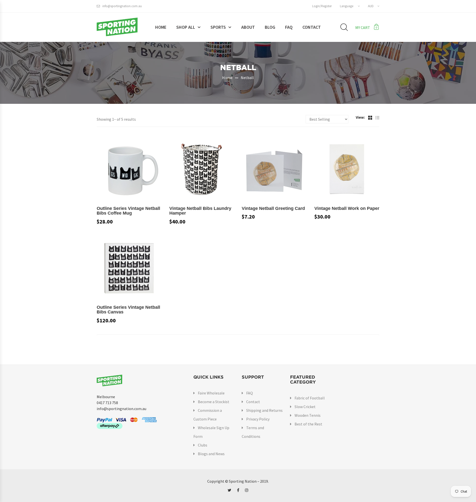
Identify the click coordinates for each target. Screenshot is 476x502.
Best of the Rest (308, 423)
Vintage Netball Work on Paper (346, 208)
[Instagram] (246, 490)
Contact (311, 27)
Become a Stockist (213, 401)
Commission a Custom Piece (207, 414)
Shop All (185, 27)
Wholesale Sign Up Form (211, 432)
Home (160, 27)
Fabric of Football (310, 397)
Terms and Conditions (253, 432)
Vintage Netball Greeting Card (273, 208)
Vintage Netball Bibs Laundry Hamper (200, 211)
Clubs (202, 445)
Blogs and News (211, 453)
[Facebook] (238, 490)
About (248, 27)
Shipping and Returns (264, 410)
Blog (270, 27)
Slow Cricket (305, 406)
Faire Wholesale (211, 392)
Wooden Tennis (308, 415)
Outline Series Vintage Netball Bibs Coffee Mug (128, 211)
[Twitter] (229, 490)
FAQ (289, 27)
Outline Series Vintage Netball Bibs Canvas (128, 310)
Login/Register (322, 6)
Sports (218, 27)
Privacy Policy (257, 419)
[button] (349, 6)
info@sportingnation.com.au (122, 6)
